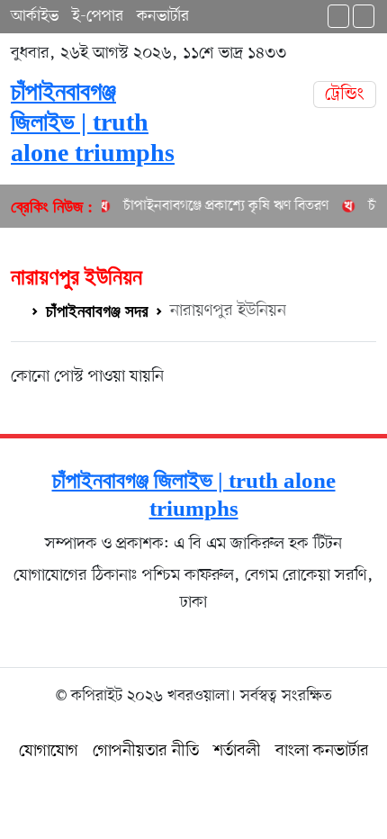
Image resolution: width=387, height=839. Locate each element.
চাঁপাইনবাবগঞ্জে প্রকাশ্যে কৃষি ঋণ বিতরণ (221, 206)
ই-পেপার (97, 16)
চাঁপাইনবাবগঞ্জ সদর (97, 311)
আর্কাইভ (34, 16)
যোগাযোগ (48, 751)
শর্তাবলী (237, 751)
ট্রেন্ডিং (344, 94)
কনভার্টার (163, 16)
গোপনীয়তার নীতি (146, 751)
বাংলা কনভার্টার (322, 751)
